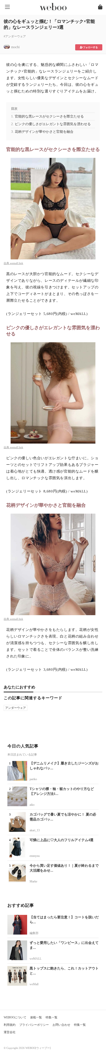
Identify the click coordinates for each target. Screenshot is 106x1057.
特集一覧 (51, 1017)
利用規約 (10, 1025)
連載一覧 (36, 1017)
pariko (33, 779)
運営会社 (10, 1032)
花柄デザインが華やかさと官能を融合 (44, 132)
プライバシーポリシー (34, 1025)
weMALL (35, 958)
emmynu (35, 856)
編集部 (34, 933)
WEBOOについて (15, 1017)
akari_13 (35, 830)
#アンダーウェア (15, 36)
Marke (33, 881)
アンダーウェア (15, 708)
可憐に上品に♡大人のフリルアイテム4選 (61, 840)
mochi (15, 47)
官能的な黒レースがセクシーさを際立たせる (49, 116)
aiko (32, 804)
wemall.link (16, 263)
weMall (34, 984)
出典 (7, 263)
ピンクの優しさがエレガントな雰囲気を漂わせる (53, 124)
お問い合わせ (61, 1025)
